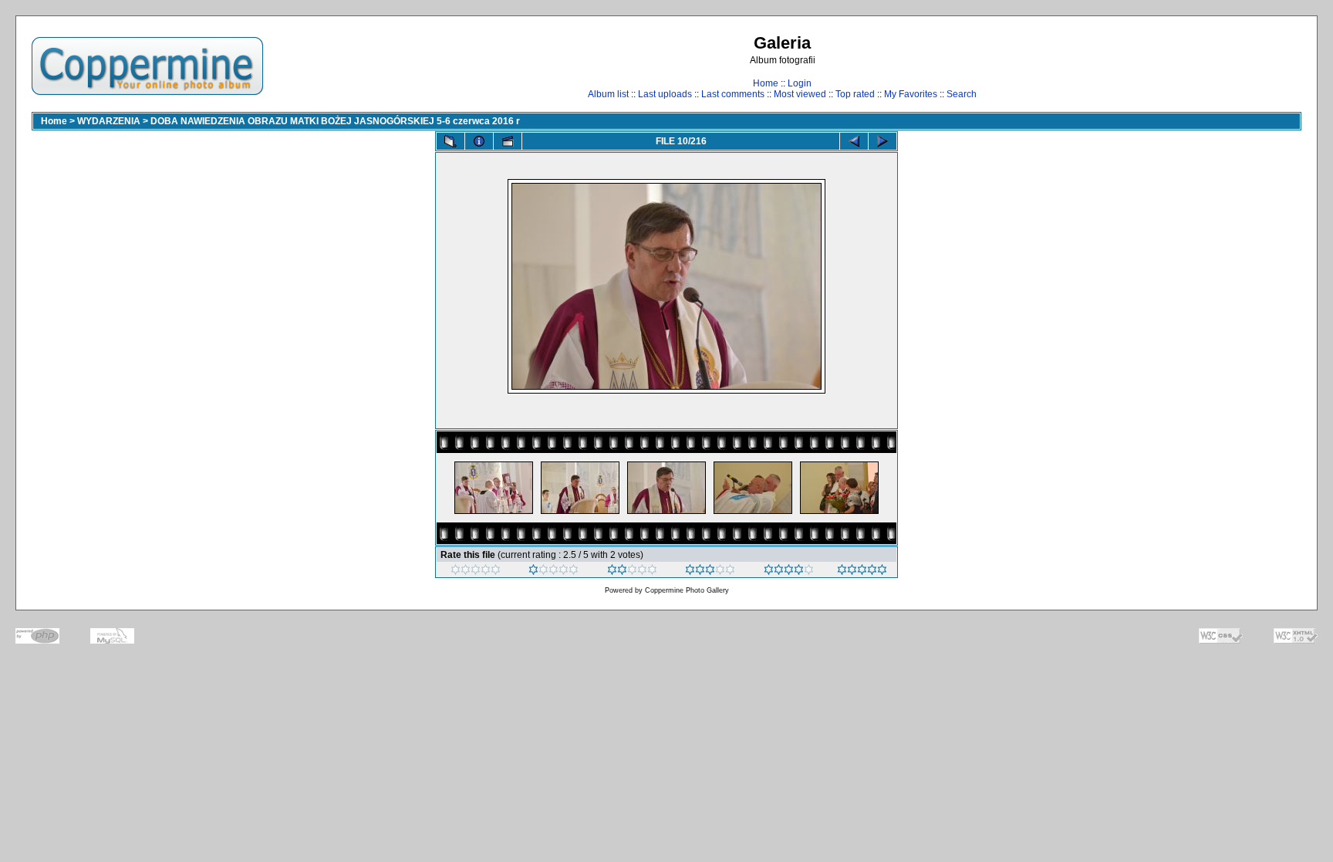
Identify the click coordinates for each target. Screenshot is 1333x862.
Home (765, 83)
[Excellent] (789, 571)
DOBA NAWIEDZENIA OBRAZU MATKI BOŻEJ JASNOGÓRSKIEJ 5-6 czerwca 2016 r (335, 121)
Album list (608, 94)
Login (800, 83)
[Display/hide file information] (479, 141)
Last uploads (665, 94)
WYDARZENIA (108, 121)
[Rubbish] (476, 571)
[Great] (862, 571)
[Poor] (553, 571)
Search (962, 94)
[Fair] (632, 571)
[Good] (710, 571)
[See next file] (882, 141)
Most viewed (800, 94)
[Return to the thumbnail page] (450, 141)
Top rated (855, 94)
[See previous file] (854, 141)
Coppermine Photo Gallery (687, 590)
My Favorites (910, 94)
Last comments (732, 94)
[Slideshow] (507, 141)
